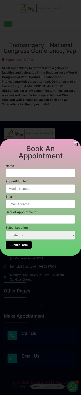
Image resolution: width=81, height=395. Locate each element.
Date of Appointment (21, 212)
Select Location (17, 227)
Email (9, 196)
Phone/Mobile (16, 181)
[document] (40, 197)
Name (10, 166)
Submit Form (19, 245)
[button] (75, 144)
